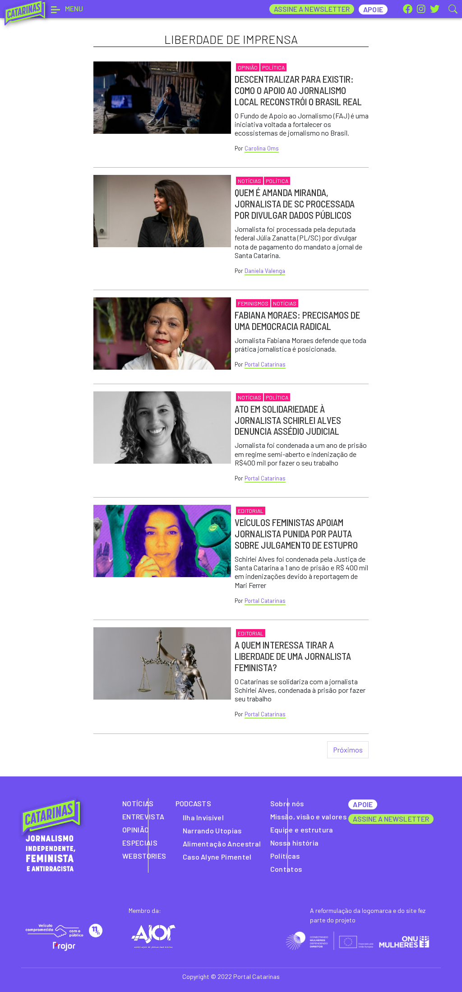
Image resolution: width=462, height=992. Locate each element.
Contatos (286, 869)
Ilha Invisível (203, 817)
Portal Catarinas (265, 364)
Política (273, 67)
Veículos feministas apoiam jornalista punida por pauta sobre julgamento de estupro (296, 533)
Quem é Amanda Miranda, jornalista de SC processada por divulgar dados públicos (295, 204)
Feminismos (253, 303)
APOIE (362, 804)
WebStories (144, 855)
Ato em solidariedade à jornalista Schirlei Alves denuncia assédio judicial (288, 420)
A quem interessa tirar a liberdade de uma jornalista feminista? (293, 656)
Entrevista (143, 816)
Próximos (348, 749)
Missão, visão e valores (308, 816)
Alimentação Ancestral (222, 843)
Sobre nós (287, 803)
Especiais (139, 842)
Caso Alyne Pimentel (217, 856)
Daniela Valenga (265, 270)
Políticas (285, 855)
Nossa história (294, 842)
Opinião (248, 67)
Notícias (249, 181)
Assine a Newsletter (312, 9)
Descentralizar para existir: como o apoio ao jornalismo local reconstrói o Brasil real (298, 90)
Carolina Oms (262, 148)
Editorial (250, 511)
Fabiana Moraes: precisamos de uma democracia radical (297, 320)
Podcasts (194, 803)
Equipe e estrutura (301, 829)
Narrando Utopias (212, 830)
